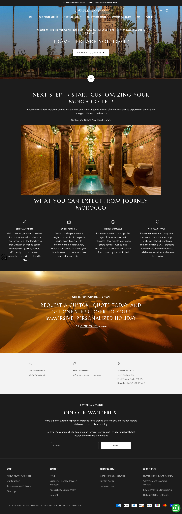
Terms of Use (107, 486)
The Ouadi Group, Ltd (52, 505)
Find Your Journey (72, 17)
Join (116, 445)
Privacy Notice (118, 432)
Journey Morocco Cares (19, 486)
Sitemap (11, 491)
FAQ (138, 17)
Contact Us (77, 120)
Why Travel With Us (48, 17)
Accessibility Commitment (63, 490)
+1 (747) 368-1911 (37, 375)
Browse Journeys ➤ (91, 52)
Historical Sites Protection (156, 495)
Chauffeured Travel (96, 17)
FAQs (52, 475)
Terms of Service (97, 432)
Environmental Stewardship (157, 490)
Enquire (149, 17)
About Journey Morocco (19, 475)
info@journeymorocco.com (87, 375)
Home (31, 17)
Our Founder (13, 481)
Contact (54, 495)
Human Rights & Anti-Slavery (158, 475)
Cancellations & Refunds (112, 475)
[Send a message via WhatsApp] (176, 508)
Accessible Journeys (121, 17)
